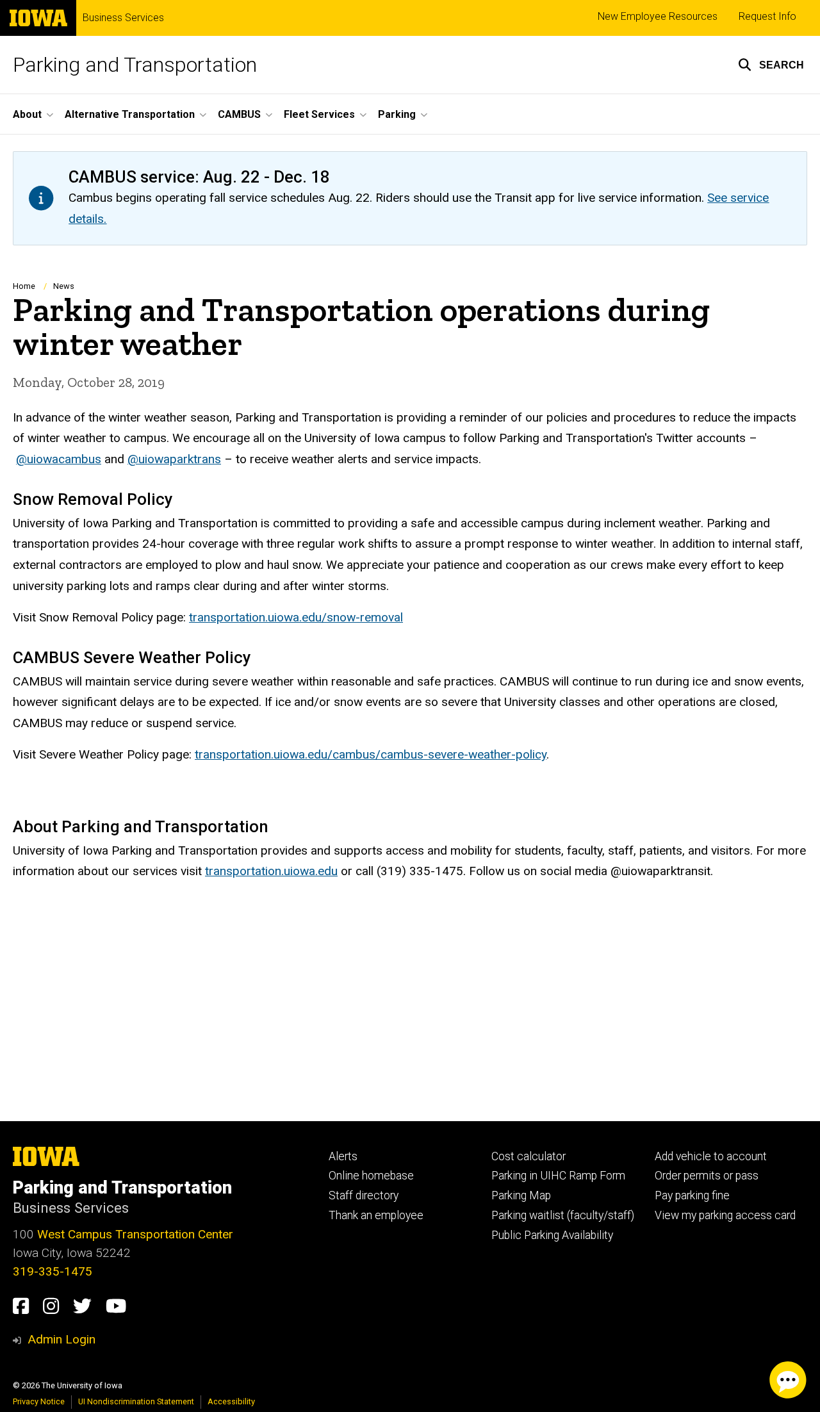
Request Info (767, 16)
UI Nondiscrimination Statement (136, 1401)
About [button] (27, 114)
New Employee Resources (658, 16)
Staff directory (363, 1195)
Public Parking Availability (552, 1235)
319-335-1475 (52, 1271)
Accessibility (231, 1401)
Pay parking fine (692, 1195)
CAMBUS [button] (239, 114)
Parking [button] (397, 114)
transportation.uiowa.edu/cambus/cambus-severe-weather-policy (370, 754)
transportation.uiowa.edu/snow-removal (296, 617)
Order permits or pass (706, 1175)
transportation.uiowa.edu (271, 871)
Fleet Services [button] (319, 114)
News (63, 286)
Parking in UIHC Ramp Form (558, 1175)
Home (24, 286)
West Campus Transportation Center (135, 1234)
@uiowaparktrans (174, 459)
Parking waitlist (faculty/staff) (562, 1215)
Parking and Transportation (135, 64)
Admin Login (61, 1339)
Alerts (343, 1156)
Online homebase (371, 1175)
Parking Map (521, 1195)
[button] (771, 65)
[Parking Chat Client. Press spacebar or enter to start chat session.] (788, 1380)
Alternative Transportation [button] (130, 114)
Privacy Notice (39, 1401)
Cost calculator (528, 1156)
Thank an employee (376, 1215)
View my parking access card (725, 1215)
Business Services (123, 18)
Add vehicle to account (711, 1156)
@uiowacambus (58, 459)
